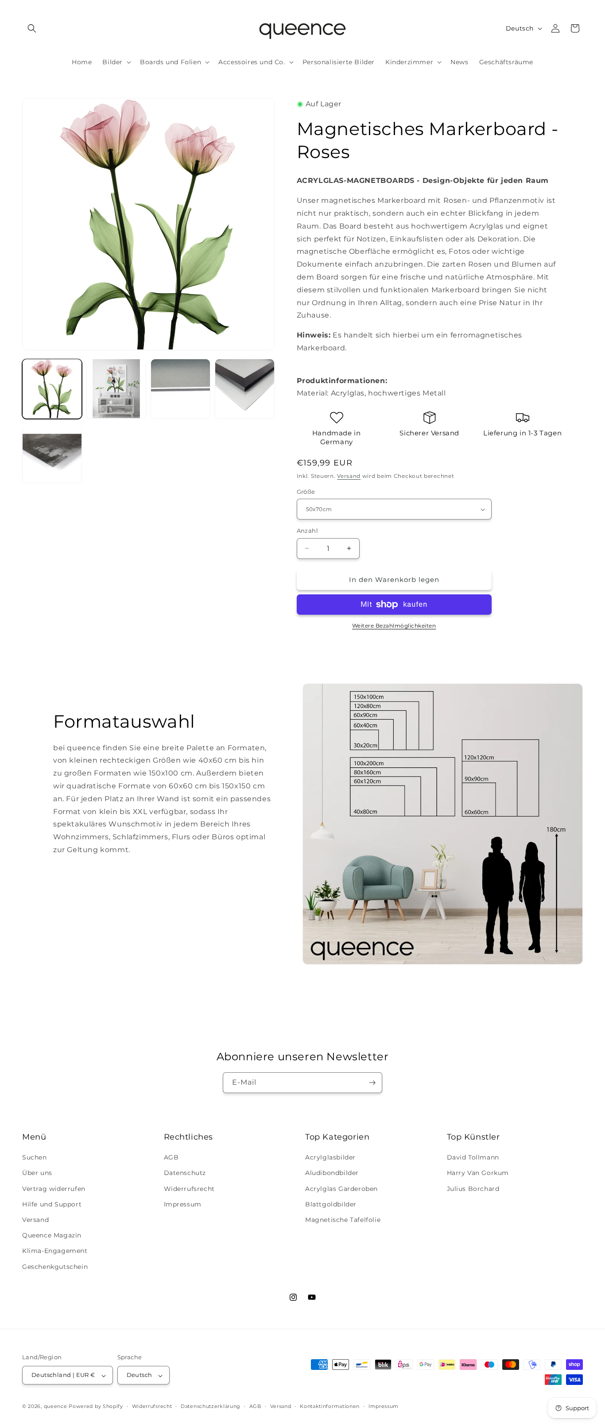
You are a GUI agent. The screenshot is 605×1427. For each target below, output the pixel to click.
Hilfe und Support (51, 1204)
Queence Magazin (51, 1236)
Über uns (37, 1173)
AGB (171, 1158)
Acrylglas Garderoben (341, 1189)
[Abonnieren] (372, 1082)
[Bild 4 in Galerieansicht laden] (245, 389)
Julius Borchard (473, 1189)
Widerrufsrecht (189, 1189)
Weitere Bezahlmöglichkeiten (394, 625)
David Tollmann (473, 1158)
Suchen (34, 1158)
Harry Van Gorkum (478, 1173)
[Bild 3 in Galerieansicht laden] (180, 389)
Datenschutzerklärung (210, 1406)
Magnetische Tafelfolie (342, 1220)
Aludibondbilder (332, 1173)
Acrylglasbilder (330, 1158)
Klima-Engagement (55, 1251)
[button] (32, 28)
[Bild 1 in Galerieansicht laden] (52, 389)
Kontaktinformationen (330, 1406)
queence (55, 1407)
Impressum (183, 1204)
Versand (349, 476)
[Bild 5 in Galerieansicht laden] (52, 453)
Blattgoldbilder (331, 1204)
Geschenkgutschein (55, 1267)
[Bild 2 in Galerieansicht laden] (116, 389)
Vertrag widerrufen (53, 1189)
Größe (306, 491)
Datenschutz (185, 1173)
